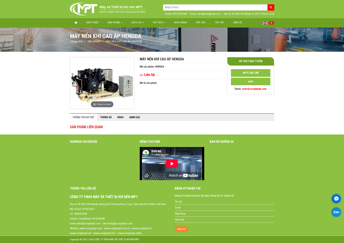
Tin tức (219, 22)
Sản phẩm (114, 22)
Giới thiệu (92, 22)
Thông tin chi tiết (83, 117)
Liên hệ (237, 22)
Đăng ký (181, 229)
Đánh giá (134, 117)
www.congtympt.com (90, 228)
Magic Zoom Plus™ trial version (85, 61)
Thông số (105, 117)
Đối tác (201, 22)
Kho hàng (180, 22)
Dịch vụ (137, 22)
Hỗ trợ (158, 22)
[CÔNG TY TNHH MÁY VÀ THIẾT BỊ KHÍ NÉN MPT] (84, 9)
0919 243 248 (251, 72)
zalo (250, 81)
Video (120, 117)
